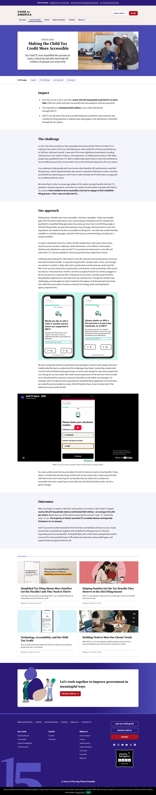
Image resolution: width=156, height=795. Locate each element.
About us (75, 722)
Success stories (51, 722)
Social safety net (23, 736)
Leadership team (86, 747)
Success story (47, 39)
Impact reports (85, 743)
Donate (133, 13)
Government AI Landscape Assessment (84, 3)
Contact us (86, 722)
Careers (64, 722)
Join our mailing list (124, 723)
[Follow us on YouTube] (122, 744)
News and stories (25, 722)
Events (38, 722)
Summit (51, 736)
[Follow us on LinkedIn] (114, 744)
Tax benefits (22, 739)
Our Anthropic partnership (109, 3)
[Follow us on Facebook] (135, 744)
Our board (83, 750)
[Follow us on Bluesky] (127, 744)
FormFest (52, 739)
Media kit (83, 758)
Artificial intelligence (25, 743)
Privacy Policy (80, 792)
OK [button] (88, 792)
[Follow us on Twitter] (131, 744)
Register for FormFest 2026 (59, 3)
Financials (83, 754)
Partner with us (119, 13)
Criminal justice (23, 747)
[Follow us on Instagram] (118, 744)
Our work (22, 731)
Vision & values (85, 736)
